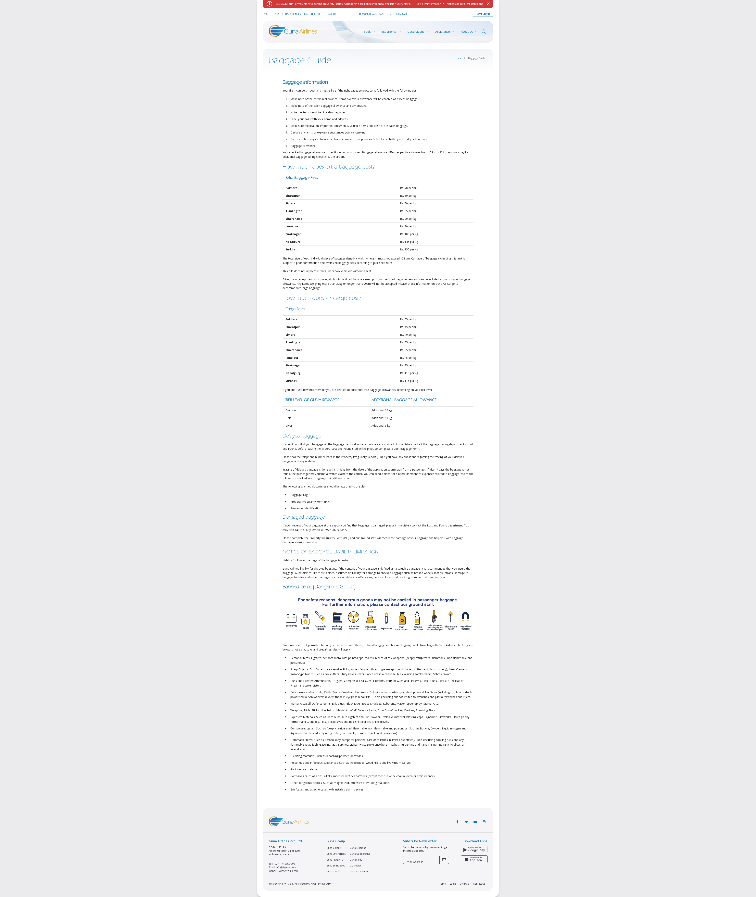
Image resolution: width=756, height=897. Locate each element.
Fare (265, 13)
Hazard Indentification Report (303, 13)
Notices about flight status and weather (442, 4)
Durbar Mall (333, 871)
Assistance (442, 31)
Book (367, 31)
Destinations (415, 31)
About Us (467, 31)
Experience (389, 31)
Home (458, 58)
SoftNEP (329, 884)
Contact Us (479, 883)
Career (332, 13)
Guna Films (356, 859)
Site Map (464, 883)
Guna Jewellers (334, 859)
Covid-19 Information (400, 4)
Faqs (276, 13)
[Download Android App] (474, 850)
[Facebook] (457, 822)
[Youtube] (475, 822)
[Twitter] (466, 822)
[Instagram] (484, 822)
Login (453, 883)
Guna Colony (333, 848)
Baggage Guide (476, 58)
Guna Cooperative (360, 853)
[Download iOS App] (474, 859)
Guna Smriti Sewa (336, 865)
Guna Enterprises (336, 853)
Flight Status (483, 14)
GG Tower (355, 865)
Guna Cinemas (358, 848)
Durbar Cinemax (359, 871)
